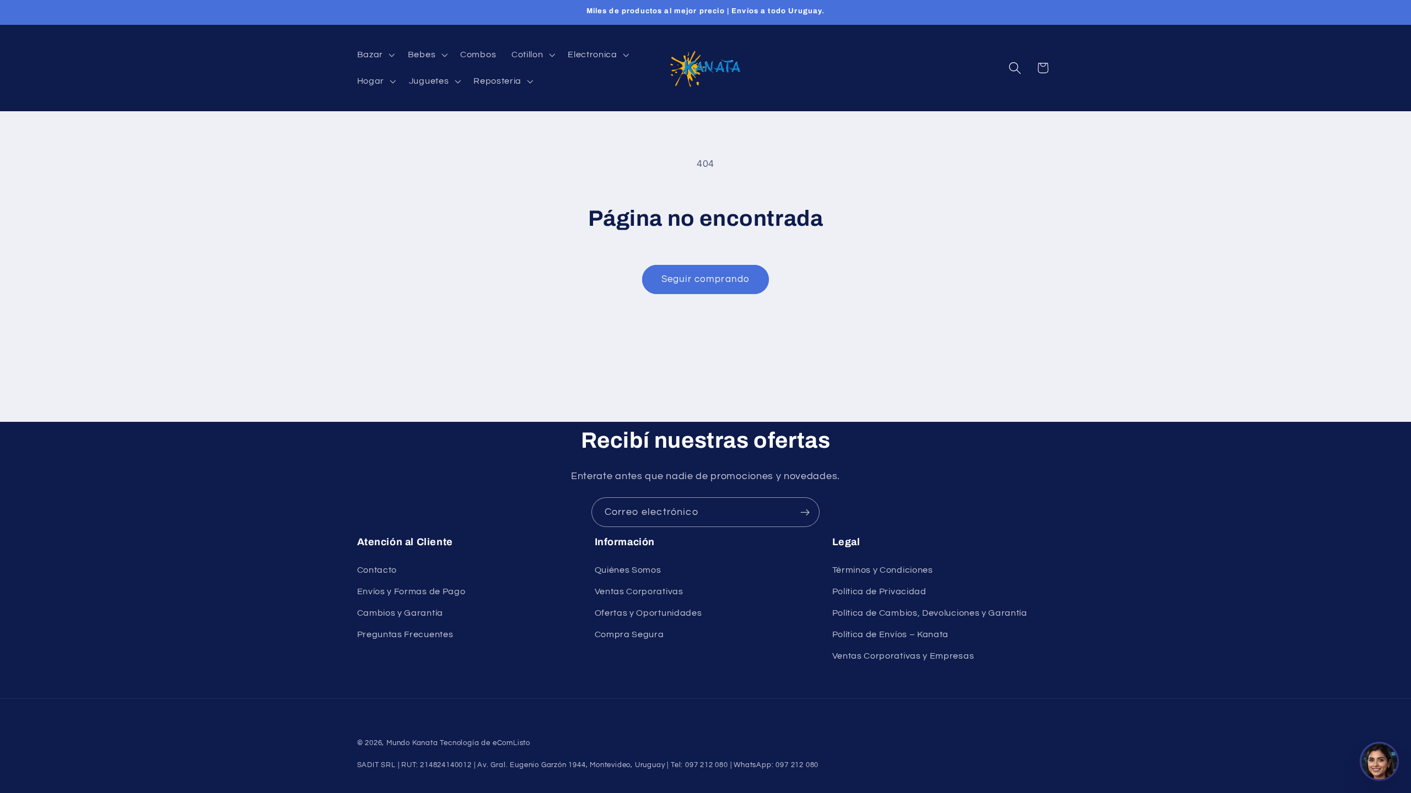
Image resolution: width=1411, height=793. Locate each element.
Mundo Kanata (412, 743)
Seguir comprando (705, 279)
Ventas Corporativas (639, 591)
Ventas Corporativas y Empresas (903, 655)
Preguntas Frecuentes (405, 634)
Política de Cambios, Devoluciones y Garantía (929, 613)
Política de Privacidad (879, 591)
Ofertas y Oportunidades (648, 613)
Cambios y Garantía (400, 613)
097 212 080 (796, 765)
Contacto (377, 570)
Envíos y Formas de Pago (411, 591)
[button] (374, 54)
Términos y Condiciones (882, 570)
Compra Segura (629, 634)
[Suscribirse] (805, 512)
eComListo (511, 743)
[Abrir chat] (1379, 761)
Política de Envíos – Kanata (890, 634)
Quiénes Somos (628, 570)
